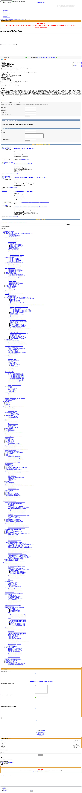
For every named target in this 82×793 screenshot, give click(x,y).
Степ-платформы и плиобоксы (11, 493)
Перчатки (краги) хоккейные (11, 273)
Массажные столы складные (14, 443)
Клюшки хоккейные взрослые (14, 261)
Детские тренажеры (9, 371)
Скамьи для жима (11, 637)
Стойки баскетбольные (12, 585)
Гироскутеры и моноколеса (13, 360)
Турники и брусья (11, 645)
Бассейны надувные (12, 295)
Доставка (5, 11)
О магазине (5, 10)
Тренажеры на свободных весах (14, 644)
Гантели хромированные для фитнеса (15, 459)
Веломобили (10, 358)
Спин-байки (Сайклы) (12, 602)
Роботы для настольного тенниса (14, 652)
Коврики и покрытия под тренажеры (15, 506)
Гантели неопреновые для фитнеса (15, 457)
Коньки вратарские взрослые (16, 246)
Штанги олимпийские (12, 541)
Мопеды (7, 403)
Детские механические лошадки (12, 340)
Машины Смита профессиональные (15, 545)
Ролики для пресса (9, 490)
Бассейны (7, 294)
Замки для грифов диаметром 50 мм (17, 625)
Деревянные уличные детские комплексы (16, 348)
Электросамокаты (14, 366)
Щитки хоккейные (9, 290)
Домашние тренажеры (7, 562)
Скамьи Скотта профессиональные (15, 553)
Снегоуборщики (8, 400)
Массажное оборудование (8, 431)
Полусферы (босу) (11, 486)
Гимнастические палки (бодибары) (12, 462)
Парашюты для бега (9, 482)
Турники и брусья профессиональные (15, 558)
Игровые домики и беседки (13, 349)
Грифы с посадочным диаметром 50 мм (18, 616)
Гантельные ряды (9, 530)
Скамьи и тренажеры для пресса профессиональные (18, 551)
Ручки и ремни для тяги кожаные (17, 509)
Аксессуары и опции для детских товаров (14, 293)
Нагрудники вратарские (13, 247)
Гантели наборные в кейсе (15, 611)
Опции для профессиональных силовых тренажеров (18, 546)
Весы (6, 454)
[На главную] (7, 4)
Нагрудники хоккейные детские (14, 269)
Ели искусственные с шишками (14, 385)
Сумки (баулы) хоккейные (13, 282)
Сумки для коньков (12, 280)
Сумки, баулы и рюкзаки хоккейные (12, 277)
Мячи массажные (11, 478)
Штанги (9, 626)
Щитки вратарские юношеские (16, 254)
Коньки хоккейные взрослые (14, 267)
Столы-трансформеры (12, 390)
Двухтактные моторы (12, 416)
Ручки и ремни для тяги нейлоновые (17, 511)
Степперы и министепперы (11, 646)
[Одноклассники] (4, 59)
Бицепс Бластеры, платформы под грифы (16, 566)
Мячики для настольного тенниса (15, 653)
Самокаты (12, 365)
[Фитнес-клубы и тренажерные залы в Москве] (41, 729)
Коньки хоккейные (9, 263)
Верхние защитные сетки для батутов (18, 320)
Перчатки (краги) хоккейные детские (15, 274)
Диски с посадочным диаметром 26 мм (18, 619)
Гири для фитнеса (9, 463)
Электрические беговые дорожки (15, 590)
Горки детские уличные (13, 347)
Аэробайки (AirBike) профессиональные (16, 524)
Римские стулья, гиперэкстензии (14, 635)
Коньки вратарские (12, 243)
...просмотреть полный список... (41, 219)
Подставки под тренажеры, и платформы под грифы (18, 515)
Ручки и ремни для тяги (13, 570)
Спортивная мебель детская (13, 345)
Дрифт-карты (10, 361)
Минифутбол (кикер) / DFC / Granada (23, 191)
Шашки (9, 395)
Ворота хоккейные (11, 234)
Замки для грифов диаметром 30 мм (17, 624)
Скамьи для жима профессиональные (15, 550)
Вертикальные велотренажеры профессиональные (18, 525)
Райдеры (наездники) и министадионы (13, 659)
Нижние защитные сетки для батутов (18, 325)
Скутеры (7, 405)
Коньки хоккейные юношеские (14, 265)
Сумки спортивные (12, 281)
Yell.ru (43, 730)
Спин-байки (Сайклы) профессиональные (16, 528)
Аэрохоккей (21, 19)
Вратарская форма (9, 237)
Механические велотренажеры (14, 596)
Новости (4, 788)
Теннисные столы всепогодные (14, 649)
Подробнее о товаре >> (25, 159)
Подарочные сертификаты (8, 231)
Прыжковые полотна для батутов (17, 336)
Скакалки (7, 492)
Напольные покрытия (9, 532)
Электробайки (11, 368)
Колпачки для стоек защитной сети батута (18, 333)
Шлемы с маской (11, 289)
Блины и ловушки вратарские (14, 238)
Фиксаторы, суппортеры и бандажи (12, 497)
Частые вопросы (6, 14)
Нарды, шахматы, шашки (10, 392)
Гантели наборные (11, 608)
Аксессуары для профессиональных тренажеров (15, 502)
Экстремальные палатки (13, 424)
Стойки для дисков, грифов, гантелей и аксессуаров (18, 641)
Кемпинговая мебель (9, 407)
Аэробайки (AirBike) (12, 595)
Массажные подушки (9, 441)
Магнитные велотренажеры (13, 597)
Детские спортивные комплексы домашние (14, 341)
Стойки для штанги (12, 642)
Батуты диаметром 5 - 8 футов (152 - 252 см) (22, 309)
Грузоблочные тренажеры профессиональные (17, 543)
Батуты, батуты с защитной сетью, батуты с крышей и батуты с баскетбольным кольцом (26, 304)
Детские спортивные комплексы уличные (14, 346)
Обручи (7, 481)
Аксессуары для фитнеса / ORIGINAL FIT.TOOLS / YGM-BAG (30, 177)
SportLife (3, 775)
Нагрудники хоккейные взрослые (15, 271)
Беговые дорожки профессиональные (13, 520)
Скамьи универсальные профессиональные (17, 554)
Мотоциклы (7, 404)
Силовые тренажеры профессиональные (13, 542)
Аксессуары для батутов (13, 317)
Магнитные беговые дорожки (14, 589)
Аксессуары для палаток (13, 427)
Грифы (9, 613)
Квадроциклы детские (12, 363)
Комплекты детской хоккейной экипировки (14, 262)
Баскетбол (7, 581)
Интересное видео (5, 789)
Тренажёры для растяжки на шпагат (12, 658)
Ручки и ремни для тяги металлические (18, 510)
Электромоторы (11, 418)
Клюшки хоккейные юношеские (14, 259)
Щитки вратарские (12, 251)
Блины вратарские (14, 239)
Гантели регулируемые (15, 610)
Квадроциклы (8, 402)
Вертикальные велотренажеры (14, 600)
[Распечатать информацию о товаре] (56, 57)
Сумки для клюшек (12, 278)
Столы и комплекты (12, 410)
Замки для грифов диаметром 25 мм (17, 623)
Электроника (10, 514)
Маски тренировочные (10, 470)
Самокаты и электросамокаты (14, 364)
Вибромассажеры (9, 433)
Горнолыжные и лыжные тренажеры (13, 605)
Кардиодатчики (11, 505)
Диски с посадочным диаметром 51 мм (18, 621)
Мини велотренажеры (12, 599)
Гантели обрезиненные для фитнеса (15, 458)
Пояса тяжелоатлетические (13, 516)
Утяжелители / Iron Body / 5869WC (23, 163)
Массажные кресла (9, 438)
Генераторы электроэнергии (11, 399)
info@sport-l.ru (2, 765)
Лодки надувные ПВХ (10, 412)
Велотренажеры (8, 594)
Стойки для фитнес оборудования (12, 494)
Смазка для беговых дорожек (14, 517)
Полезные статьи (6, 17)
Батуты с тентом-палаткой (15, 316)
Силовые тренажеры (9, 628)
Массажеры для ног (9, 437)
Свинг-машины (8, 434)
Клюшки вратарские (12, 242)
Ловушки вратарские (14, 240)
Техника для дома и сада (8, 397)
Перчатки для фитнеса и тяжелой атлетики (16, 575)
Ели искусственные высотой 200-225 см (16, 378)
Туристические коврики (10, 430)
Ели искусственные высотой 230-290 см (16, 379)
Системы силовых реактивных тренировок (14, 559)
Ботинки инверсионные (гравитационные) (14, 452)
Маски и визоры (11, 287)
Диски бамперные (11, 537)
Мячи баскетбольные (12, 583)
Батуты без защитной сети (15, 306)
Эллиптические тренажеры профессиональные (15, 561)
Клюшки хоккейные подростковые (15, 260)
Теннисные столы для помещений (15, 648)
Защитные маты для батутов (16, 330)
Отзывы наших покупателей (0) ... (10, 120)
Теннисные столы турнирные (14, 651)
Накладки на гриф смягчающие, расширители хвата (18, 507)
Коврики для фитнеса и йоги (11, 468)
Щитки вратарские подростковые (17, 255)
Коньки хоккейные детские (13, 264)
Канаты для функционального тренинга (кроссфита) (16, 467)
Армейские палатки (12, 425)
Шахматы (10, 394)
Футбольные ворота (9, 661)
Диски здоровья (8, 464)
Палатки (7, 420)
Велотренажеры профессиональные (12, 523)
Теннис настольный (9, 647)
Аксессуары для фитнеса (10, 450)
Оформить (41, 754)
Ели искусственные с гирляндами (15, 382)
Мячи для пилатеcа (12, 476)
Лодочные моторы (9, 415)
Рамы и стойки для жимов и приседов (15, 634)
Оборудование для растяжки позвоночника (14, 446)
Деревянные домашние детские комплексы (17, 342)
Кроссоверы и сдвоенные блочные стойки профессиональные (20, 544)
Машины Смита (11, 631)
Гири (9, 612)
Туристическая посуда (10, 429)
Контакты (5, 16)
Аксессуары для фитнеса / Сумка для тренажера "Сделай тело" (30, 206)
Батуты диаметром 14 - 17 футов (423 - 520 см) (22, 311)
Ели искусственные (9, 372)
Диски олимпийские (12, 538)
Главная (2, 19)
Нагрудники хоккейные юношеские (15, 270)
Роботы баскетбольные (12, 584)
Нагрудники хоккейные (10, 268)
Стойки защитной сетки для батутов (17, 338)
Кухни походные (11, 408)
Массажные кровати (9, 439)
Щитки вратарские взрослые (16, 256)
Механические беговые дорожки (14, 588)
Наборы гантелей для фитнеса (14, 460)
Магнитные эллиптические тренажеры (16, 664)
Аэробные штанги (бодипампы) (12, 451)
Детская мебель (8, 339)
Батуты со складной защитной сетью (17, 312)
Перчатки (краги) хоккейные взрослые (16, 276)
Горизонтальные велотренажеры (14, 601)
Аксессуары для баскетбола (13, 582)
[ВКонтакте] (1, 59)
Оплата (4, 12)
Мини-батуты (13, 299)
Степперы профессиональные (11, 560)
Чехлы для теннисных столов (14, 657)
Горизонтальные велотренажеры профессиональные (18, 527)
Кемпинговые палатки (12, 421)
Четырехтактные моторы (13, 417)
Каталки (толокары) (12, 362)
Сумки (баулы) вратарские (13, 248)
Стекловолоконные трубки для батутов (18, 337)
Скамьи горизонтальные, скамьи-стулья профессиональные (20, 549)
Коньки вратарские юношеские (16, 245)
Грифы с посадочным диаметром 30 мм (18, 615)
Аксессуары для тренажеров (11, 563)
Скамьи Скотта (11, 639)
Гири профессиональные (13, 535)
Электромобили (11, 369)
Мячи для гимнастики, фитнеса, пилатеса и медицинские (17, 471)
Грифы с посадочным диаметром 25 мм (18, 614)
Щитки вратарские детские (15, 252)
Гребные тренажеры (9, 606)
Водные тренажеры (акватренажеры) (13, 529)
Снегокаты (10, 367)
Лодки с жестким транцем (13, 414)
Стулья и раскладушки (12, 411)
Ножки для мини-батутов (15, 334)
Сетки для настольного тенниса (14, 655)
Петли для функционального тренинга (13, 484)
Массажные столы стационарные (14, 444)
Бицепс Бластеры (11, 504)
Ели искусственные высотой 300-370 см (16, 380)
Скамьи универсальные (13, 640)
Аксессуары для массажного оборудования (14, 432)
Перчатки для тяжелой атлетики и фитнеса (16, 512)
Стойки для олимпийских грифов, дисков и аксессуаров (19, 556)
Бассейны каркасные (12, 296)
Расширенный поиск (40, 2)
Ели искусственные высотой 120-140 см (16, 375)
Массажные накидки (9, 440)
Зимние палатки (11, 426)
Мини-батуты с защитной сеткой (17, 302)
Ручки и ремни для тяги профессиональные (17, 508)
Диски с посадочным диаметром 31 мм (18, 620)
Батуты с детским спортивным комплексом (19, 307)
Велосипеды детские (12, 359)
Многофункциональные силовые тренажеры (17, 632)
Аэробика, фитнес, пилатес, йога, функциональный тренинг (15, 449)
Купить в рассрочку (41, 57)
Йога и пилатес (8, 466)
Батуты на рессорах (14, 313)
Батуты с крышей (13, 315)
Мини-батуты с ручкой (15, 301)
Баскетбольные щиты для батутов (17, 319)
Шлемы (9, 288)
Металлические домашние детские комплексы (17, 343)
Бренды (4, 787)
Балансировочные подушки (13, 489)
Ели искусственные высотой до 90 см (15, 373)
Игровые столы (15, 19)
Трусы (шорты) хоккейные (10, 285)
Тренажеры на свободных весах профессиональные (18, 557)
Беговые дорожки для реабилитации (12, 519)
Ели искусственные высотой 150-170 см (16, 376)
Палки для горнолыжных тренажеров (15, 574)
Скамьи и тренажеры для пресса (14, 638)
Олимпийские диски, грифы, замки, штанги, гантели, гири (17, 533)
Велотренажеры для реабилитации (12, 522)
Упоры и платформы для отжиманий (13, 495)
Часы (9, 518)
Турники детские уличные (13, 354)
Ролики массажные (9, 491)
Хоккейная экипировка (8, 232)
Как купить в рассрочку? (51, 57)
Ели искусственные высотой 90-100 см (16, 374)
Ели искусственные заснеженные (15, 384)
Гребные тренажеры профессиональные (13, 531)
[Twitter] (2, 59)
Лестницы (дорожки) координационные (13, 469)
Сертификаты (5, 786)
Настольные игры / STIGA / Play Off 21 (24, 148)
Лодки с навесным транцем (13, 413)
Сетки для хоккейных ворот (13, 236)
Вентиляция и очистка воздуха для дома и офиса (15, 398)
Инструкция (3, 99)
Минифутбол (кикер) (12, 388)
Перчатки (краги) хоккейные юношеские (16, 275)
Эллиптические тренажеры (11, 662)
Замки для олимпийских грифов (14, 540)
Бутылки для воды (9, 453)
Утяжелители (8, 496)
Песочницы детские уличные (14, 353)
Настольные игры (11, 391)
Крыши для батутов (14, 322)
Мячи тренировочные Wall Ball (14, 472)
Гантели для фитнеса (9, 455)
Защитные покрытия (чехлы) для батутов (18, 321)
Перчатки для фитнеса (10, 483)
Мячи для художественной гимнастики (16, 477)
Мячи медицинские (12, 479)
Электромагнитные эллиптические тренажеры (17, 665)
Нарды (9, 393)
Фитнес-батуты (13, 303)
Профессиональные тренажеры (9, 501)
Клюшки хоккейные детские (14, 258)
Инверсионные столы (9, 627)
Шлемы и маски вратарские (13, 250)
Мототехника (6, 401)
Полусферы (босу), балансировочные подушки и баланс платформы (19, 485)
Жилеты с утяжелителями (10, 465)
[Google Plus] (5, 59)
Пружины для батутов (14, 335)
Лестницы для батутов (15, 323)
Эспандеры (7, 499)
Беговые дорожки (9, 587)
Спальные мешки (9, 428)
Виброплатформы (9, 603)
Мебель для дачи (8, 419)
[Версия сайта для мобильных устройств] (31, 791)
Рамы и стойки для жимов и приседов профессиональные (20, 547)
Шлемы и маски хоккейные (11, 286)
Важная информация (7, 13)
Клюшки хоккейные (9, 257)
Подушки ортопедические (10, 447)
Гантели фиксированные (13, 534)
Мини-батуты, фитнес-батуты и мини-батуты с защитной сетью (21, 298)
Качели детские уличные (13, 351)
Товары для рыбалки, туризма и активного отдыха (13, 406)
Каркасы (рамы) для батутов (16, 332)
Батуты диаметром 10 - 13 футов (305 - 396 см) (22, 310)
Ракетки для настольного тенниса (15, 654)
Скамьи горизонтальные (13, 636)
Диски (9, 618)
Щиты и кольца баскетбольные (14, 586)
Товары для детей (8, 19)
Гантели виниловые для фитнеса (14, 456)
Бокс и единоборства (9, 592)
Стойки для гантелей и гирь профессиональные (17, 555)
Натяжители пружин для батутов (17, 324)
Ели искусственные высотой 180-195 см (16, 377)
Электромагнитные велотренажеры (15, 598)
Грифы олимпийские (12, 536)
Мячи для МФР (11, 475)
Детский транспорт (9, 355)
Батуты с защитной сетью (15, 308)
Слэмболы (10, 480)
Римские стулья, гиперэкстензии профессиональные (18, 548)
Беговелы (10, 356)
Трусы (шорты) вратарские (13, 249)
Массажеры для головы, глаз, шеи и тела (13, 436)
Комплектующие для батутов (14, 329)
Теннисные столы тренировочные (15, 650)
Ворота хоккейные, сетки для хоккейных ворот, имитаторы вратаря (19, 233)
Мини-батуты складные (15, 300)
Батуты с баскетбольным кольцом (17, 314)
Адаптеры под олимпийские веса (15, 503)
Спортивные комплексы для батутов (17, 326)
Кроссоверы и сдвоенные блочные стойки (16, 629)
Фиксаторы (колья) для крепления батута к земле (20, 328)
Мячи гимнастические (12, 473)
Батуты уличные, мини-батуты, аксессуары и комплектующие (18, 297)
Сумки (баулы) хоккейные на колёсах (15, 283)
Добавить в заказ (33, 57)
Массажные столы (9, 442)
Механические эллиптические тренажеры (16, 663)
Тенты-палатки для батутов (15, 327)
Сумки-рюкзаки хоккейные (13, 284)
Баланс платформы (12, 488)
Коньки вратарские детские (16, 244)
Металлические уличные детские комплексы (17, 352)
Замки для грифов (11, 622)
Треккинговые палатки (12, 423)
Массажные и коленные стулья (11, 445)
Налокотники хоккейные (10, 272)
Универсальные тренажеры (11, 660)
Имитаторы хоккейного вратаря (14, 235)
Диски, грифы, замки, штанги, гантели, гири (14, 607)
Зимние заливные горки (13, 350)
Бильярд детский (11, 389)
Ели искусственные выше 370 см (14, 381)
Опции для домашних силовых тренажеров (17, 633)
